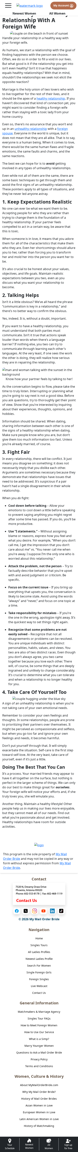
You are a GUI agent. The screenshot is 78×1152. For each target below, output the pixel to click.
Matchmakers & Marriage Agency (39, 1011)
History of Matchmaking (39, 1126)
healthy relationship (51, 98)
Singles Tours (39, 945)
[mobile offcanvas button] (8, 5)
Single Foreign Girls (39, 972)
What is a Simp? (39, 1039)
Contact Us (39, 993)
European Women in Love (39, 1112)
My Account (61, 5)
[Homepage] (29, 5)
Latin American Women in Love (39, 1119)
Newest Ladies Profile (39, 959)
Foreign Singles (39, 979)
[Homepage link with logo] (39, 845)
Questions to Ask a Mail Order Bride (39, 1052)
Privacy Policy (39, 1059)
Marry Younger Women (39, 1045)
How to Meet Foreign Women (39, 1025)
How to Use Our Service (39, 1032)
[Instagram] (34, 911)
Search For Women (39, 965)
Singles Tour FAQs (39, 1018)
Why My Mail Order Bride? (39, 1092)
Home (39, 938)
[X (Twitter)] (25, 911)
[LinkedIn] (52, 911)
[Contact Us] (39, 893)
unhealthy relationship (31, 129)
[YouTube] (43, 911)
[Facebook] (16, 911)
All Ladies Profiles (39, 952)
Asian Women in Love (39, 1105)
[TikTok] (61, 911)
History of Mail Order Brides (39, 1098)
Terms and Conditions (39, 1066)
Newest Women (24, 13)
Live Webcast (39, 986)
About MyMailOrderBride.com (39, 1085)
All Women (57, 13)
